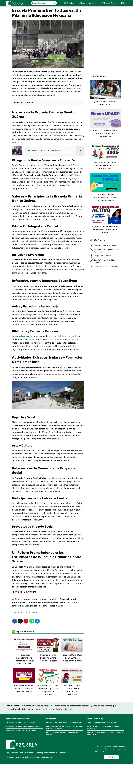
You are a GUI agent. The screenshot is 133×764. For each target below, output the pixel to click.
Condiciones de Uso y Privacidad (56, 753)
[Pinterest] (25, 621)
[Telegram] (37, 621)
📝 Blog (124, 3)
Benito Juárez (17, 612)
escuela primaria (23, 336)
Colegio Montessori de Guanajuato (106, 266)
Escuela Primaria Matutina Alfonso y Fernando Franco (107, 251)
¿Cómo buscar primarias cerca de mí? (101, 722)
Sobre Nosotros (12, 753)
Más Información (101, 751)
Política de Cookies (34, 753)
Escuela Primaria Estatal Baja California (104, 261)
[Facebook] (14, 621)
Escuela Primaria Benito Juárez (105, 245)
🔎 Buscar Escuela (110, 3)
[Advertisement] (105, 40)
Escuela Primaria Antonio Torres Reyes (21, 722)
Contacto (22, 753)
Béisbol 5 (45, 432)
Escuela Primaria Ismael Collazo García (21, 731)
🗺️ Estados (69, 3)
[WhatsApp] (31, 621)
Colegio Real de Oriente (102, 256)
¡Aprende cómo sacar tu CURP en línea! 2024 (63, 722)
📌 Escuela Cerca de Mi (88, 3)
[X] (20, 621)
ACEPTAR (111, 757)
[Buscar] (54, 3)
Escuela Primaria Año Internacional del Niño (23, 726)
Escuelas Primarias (31, 612)
